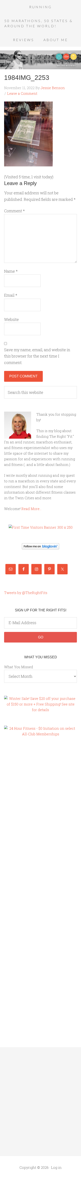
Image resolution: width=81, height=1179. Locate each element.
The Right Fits (40, 60)
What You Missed (18, 667)
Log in (56, 1167)
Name (11, 271)
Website (11, 319)
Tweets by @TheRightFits (25, 592)
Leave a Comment (22, 93)
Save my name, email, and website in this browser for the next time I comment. (37, 356)
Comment (14, 210)
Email (10, 295)
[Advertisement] (21, 815)
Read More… (31, 508)
